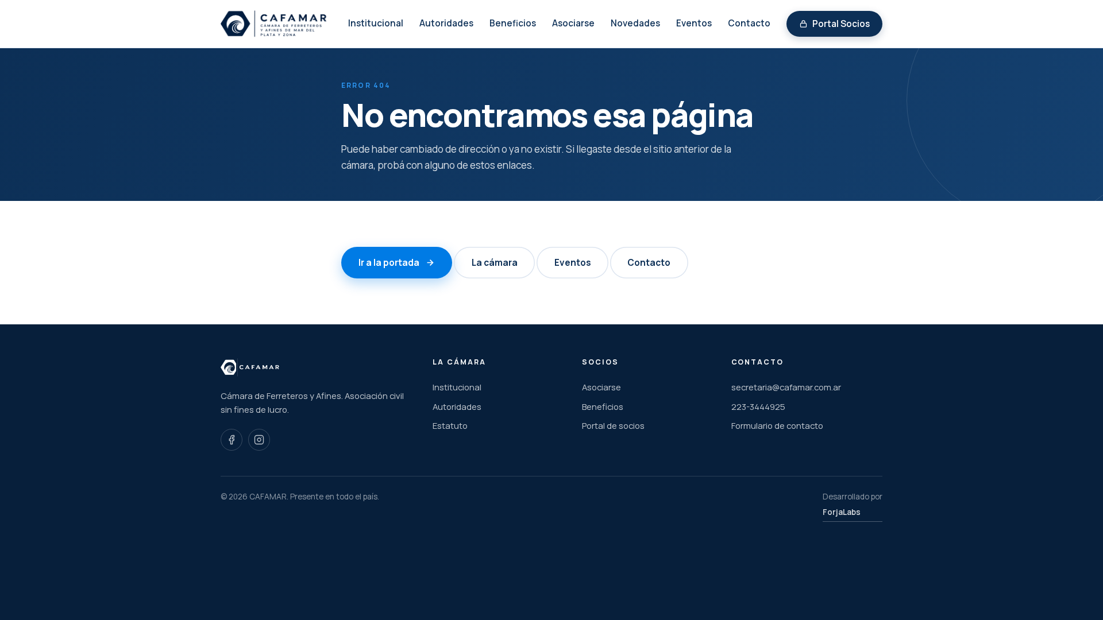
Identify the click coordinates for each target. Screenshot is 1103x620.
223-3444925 (758, 406)
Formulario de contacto (777, 425)
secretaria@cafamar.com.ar (786, 387)
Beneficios (512, 23)
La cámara (495, 263)
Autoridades (446, 23)
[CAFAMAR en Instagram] (259, 440)
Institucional (375, 23)
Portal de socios (613, 425)
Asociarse (573, 23)
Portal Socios (841, 24)
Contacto (749, 23)
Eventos (694, 23)
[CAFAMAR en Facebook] (231, 440)
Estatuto (450, 425)
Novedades (635, 23)
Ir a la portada (388, 263)
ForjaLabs (842, 512)
